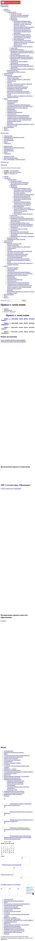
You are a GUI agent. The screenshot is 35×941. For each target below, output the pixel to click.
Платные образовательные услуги (19, 55)
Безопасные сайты (12, 901)
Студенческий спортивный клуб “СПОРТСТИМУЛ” (18, 883)
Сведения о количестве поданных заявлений (19, 84)
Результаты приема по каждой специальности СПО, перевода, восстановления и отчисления (22, 36)
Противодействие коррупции (12, 889)
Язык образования (19, 39)
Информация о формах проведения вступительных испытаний (17, 89)
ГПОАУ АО (4, 165)
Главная (6, 9)
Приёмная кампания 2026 (14, 76)
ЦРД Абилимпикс (9, 127)
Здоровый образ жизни (10, 885)
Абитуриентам (8, 75)
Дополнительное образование (12, 871)
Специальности (11, 81)
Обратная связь (8, 136)
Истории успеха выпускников (12, 874)
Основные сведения (16, 13)
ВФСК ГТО (7, 886)
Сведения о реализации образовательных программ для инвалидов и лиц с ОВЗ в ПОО (20, 105)
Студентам (7, 876)
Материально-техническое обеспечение (18, 115)
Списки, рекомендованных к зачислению (18, 79)
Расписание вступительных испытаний (18, 91)
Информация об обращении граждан (14, 137)
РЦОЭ (5, 128)
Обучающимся (11, 897)
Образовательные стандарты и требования (22, 69)
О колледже (7, 10)
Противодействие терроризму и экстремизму (16, 888)
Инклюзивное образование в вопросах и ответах (20, 124)
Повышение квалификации (14, 112)
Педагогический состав (17, 49)
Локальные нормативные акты (15, 892)
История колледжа (12, 70)
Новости (6, 130)
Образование (14, 19)
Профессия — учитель (10, 880)
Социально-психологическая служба (14, 904)
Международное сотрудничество (19, 64)
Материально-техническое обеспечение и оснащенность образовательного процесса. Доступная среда (22, 52)
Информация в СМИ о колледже (16, 72)
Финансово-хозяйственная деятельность (21, 57)
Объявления (7, 143)
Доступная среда (11, 113)
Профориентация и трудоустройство (17, 107)
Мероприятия (11, 109)
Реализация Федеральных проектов (14, 864)
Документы (13, 18)
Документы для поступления (15, 85)
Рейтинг (9, 82)
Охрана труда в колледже (11, 870)
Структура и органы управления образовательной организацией (19, 15)
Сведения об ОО (11, 12)
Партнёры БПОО (12, 110)
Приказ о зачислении (13, 78)
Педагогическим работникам (15, 895)
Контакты (10, 122)
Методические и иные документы (23, 46)
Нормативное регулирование (15, 894)
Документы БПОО (12, 102)
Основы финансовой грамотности (13, 868)
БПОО (6, 99)
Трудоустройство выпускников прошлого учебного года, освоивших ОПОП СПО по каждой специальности (24, 43)
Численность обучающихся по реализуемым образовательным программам (22, 31)
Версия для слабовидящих (12, 2)
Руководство (13, 48)
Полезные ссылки (12, 125)
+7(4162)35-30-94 (14, 170)
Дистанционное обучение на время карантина (17, 867)
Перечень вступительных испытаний (17, 87)
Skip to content (4, 5)
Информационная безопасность (12, 891)
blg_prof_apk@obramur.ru (14, 172)
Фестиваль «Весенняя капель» (12, 882)
